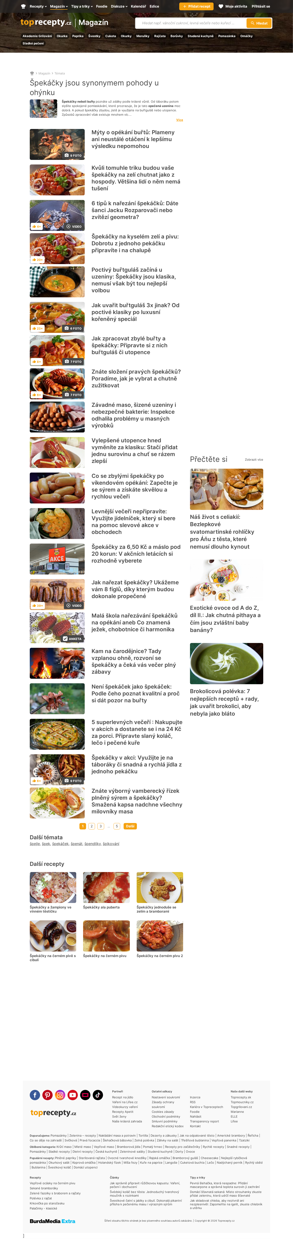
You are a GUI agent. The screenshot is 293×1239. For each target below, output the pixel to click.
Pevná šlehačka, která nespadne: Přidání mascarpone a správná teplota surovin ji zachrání (225, 1185)
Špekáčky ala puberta (101, 907)
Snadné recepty (238, 1147)
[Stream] (85, 1095)
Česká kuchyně (106, 1151)
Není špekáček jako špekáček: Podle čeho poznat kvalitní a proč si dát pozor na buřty (136, 693)
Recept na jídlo (122, 1097)
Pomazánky (59, 1135)
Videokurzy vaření (125, 1107)
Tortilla (143, 1135)
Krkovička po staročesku (47, 1203)
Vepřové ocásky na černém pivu (52, 1183)
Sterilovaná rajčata (92, 1158)
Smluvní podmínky (164, 1121)
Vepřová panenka (224, 1140)
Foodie (195, 1111)
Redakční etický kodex (168, 1126)
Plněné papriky (65, 1158)
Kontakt (195, 1126)
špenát (76, 843)
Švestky (94, 36)
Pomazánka (227, 36)
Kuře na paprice (151, 1162)
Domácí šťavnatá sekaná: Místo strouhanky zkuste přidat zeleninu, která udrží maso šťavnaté (226, 1193)
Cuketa (110, 36)
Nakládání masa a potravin (117, 1135)
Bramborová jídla (128, 1147)
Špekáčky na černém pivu (104, 956)
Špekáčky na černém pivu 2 (160, 956)
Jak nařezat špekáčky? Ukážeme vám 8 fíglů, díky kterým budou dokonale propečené (135, 589)
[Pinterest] (47, 1095)
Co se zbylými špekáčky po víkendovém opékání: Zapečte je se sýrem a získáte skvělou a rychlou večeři (135, 486)
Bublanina (38, 1167)
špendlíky (92, 843)
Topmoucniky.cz (242, 1102)
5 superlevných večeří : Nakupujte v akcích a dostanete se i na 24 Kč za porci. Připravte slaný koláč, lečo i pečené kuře (137, 732)
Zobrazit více (254, 459)
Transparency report (204, 1121)
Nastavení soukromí (166, 1097)
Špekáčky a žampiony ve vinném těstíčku (50, 909)
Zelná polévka (144, 1140)
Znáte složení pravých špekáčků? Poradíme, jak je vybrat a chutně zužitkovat (136, 378)
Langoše (171, 1162)
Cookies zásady (163, 1111)
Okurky (126, 36)
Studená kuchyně (201, 36)
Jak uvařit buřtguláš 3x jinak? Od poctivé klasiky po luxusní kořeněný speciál (135, 312)
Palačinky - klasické (43, 1208)
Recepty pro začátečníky (182, 1147)
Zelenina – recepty (82, 1135)
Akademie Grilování (37, 36)
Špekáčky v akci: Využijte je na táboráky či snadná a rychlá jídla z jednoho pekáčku (137, 764)
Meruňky (142, 36)
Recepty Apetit (122, 1111)
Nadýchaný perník (229, 1162)
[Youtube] (73, 1095)
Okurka (62, 36)
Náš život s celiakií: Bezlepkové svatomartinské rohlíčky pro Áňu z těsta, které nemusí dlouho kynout (222, 532)
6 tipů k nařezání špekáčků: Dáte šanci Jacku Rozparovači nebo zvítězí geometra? (135, 210)
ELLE (234, 1116)
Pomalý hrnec (152, 1147)
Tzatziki (244, 1140)
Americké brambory (231, 1135)
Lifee (234, 1121)
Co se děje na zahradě (46, 1140)
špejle (35, 843)
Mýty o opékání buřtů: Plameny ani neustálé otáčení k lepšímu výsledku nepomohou (133, 139)
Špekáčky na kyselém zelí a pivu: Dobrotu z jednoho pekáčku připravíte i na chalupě (135, 243)
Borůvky (177, 36)
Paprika (78, 36)
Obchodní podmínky (166, 1116)
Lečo (210, 1162)
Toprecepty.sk (241, 1097)
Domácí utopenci (86, 1167)
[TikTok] (98, 1095)
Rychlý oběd (254, 1162)
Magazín (94, 23)
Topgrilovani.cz (241, 1107)
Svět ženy (119, 1116)
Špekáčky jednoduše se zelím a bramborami (156, 909)
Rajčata (160, 36)
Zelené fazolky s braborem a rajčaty (55, 1193)
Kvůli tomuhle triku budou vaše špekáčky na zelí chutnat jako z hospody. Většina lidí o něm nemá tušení (136, 178)
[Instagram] (60, 1095)
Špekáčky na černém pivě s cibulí (53, 958)
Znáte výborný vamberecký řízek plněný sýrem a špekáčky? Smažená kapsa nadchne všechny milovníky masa (137, 801)
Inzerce (195, 1097)
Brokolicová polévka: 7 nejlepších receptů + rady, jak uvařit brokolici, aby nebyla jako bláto (224, 702)
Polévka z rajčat (41, 1198)
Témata (59, 73)
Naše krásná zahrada (127, 1121)
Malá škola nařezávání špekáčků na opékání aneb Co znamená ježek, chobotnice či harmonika (135, 622)
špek (46, 843)
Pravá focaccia (90, 1140)
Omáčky (246, 36)
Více (179, 120)
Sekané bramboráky (44, 1188)
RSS (192, 1102)
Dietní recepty (83, 1151)
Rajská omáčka (159, 1158)
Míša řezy (130, 1162)
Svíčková (71, 1140)
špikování (111, 843)
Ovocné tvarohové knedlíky (127, 1158)
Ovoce (190, 1151)
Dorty (179, 1151)
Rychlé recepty (213, 1147)
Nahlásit (195, 1116)
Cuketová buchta (192, 1162)
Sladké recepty (59, 1151)
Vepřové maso (104, 1147)
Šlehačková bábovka (117, 1140)
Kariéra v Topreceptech (206, 1107)
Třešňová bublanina (195, 1140)
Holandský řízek (109, 1162)
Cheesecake (209, 1158)
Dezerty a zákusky (164, 1135)
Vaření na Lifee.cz (125, 1102)
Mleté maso (82, 1147)
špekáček (60, 843)
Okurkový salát (59, 1162)
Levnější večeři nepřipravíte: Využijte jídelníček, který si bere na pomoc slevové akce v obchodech (133, 521)
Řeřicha (253, 1135)
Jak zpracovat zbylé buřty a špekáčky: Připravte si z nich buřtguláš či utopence (130, 345)
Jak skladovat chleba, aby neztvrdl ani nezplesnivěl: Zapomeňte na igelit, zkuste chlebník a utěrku (226, 1204)
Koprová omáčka (83, 1162)
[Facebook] (35, 1095)
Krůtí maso (64, 1147)
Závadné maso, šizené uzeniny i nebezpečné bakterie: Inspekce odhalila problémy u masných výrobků (134, 415)
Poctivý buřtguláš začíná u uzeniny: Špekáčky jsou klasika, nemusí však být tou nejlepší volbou (134, 280)
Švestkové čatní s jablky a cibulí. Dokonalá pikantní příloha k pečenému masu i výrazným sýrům (146, 1202)
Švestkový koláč (59, 1167)
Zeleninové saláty (132, 1151)
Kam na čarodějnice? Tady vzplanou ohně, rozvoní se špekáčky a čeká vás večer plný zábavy (134, 661)
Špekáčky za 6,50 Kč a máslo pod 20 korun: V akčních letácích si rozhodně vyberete (136, 554)
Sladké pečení (33, 43)
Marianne (237, 1111)
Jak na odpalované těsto (196, 1135)
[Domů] (32, 73)
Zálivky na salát (167, 1140)
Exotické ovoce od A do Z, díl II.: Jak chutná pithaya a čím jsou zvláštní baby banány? (225, 618)
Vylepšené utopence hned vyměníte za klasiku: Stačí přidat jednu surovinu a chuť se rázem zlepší (135, 450)
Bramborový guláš (185, 1158)
